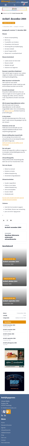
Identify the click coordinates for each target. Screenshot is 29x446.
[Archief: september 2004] (14, 297)
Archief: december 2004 (9, 325)
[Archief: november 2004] (14, 257)
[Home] (1, 13)
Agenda (3, 427)
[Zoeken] (14, 5)
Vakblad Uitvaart (5, 432)
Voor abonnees (5, 442)
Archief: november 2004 (11, 262)
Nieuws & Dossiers (6, 425)
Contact (3, 440)
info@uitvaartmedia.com (9, 408)
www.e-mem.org (9, 111)
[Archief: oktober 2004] (14, 277)
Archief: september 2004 (11, 301)
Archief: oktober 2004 (10, 281)
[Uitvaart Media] (14, 1)
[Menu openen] (6, 5)
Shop (2, 435)
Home (3, 422)
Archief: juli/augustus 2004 (10, 343)
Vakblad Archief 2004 (7, 13)
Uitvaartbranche (5, 430)
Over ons (3, 437)
